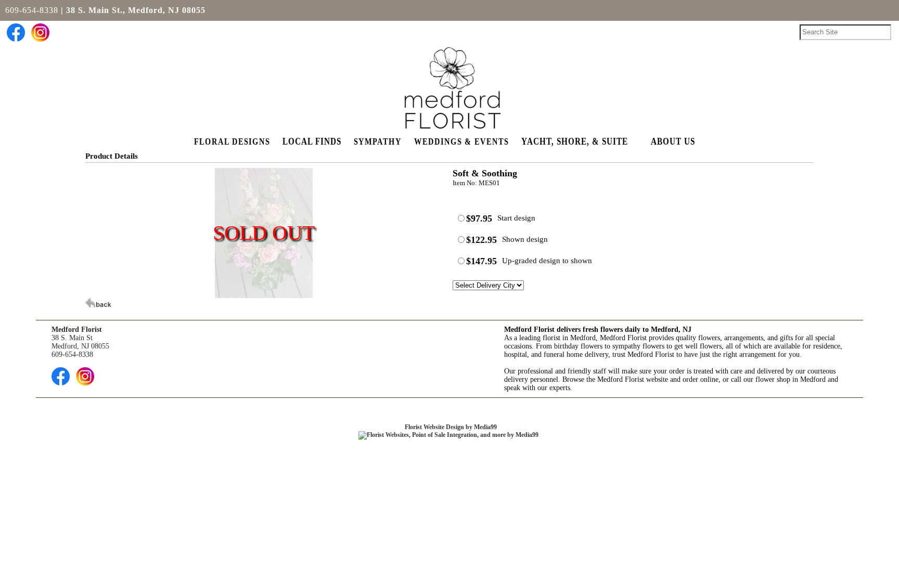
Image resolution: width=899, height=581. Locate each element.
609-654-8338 (31, 10)
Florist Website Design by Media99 (451, 427)
